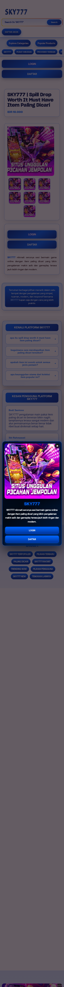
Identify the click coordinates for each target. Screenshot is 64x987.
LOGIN (32, 530)
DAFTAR (32, 539)
